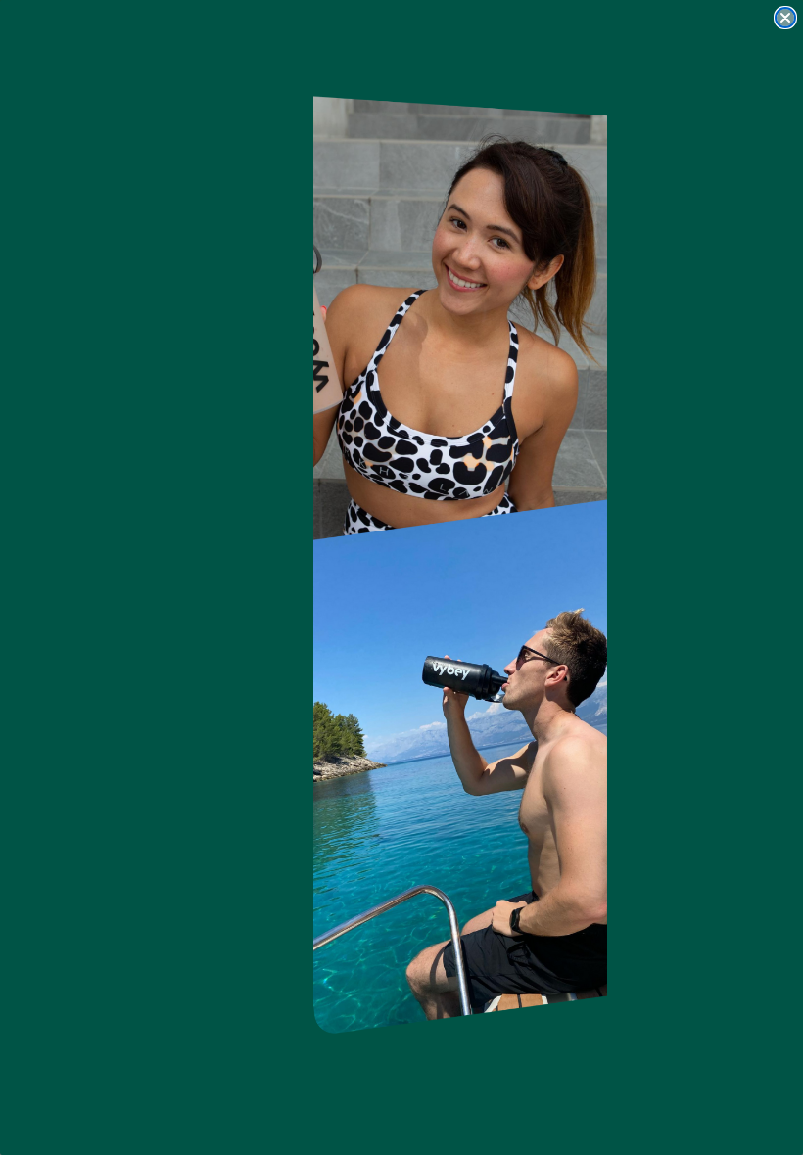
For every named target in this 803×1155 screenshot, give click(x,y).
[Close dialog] (785, 17)
